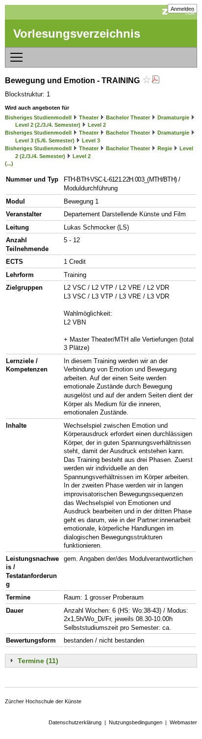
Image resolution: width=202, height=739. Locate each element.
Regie (164, 148)
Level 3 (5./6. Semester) (45, 140)
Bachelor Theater (128, 117)
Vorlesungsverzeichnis (76, 33)
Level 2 (97, 125)
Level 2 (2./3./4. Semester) (47, 125)
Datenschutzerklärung (75, 722)
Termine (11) (38, 661)
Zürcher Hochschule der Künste (43, 701)
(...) (9, 163)
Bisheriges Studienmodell (38, 117)
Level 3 (91, 140)
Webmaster (183, 722)
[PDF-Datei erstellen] (155, 80)
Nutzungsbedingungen (135, 722)
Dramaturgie (173, 117)
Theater (89, 117)
